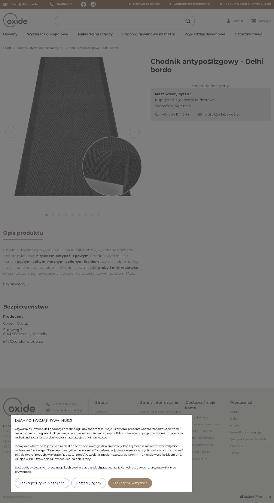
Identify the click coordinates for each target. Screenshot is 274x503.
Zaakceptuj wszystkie (130, 483)
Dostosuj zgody (88, 483)
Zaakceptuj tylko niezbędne (42, 483)
